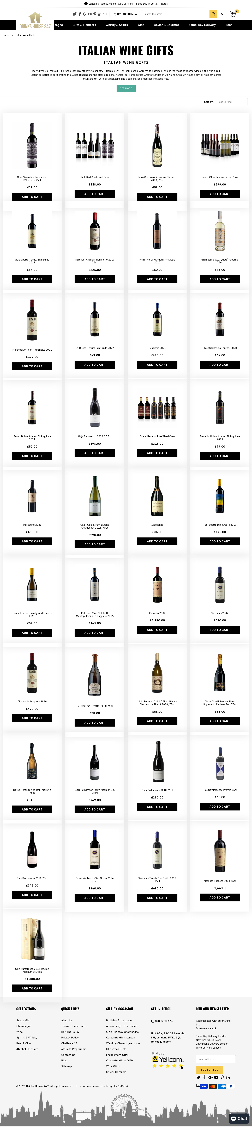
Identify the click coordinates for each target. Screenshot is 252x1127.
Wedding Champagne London (123, 1043)
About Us (67, 1020)
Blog (64, 1060)
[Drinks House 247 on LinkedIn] (99, 14)
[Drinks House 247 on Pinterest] (95, 14)
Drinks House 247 (37, 1086)
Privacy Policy (70, 1037)
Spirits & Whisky (26, 1037)
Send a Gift (23, 1020)
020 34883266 (127, 14)
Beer (228, 24)
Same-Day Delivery (202, 24)
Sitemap (66, 1066)
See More (126, 88)
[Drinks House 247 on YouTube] (90, 14)
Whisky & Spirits (117, 24)
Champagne (23, 1026)
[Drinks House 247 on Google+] (85, 14)
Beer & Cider (24, 1043)
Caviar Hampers (116, 1072)
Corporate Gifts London (120, 1037)
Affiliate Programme (73, 1049)
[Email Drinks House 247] (104, 14)
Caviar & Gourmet (166, 24)
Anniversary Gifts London (121, 1026)
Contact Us (68, 1055)
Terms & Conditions (73, 1026)
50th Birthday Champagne (122, 1032)
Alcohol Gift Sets (27, 1049)
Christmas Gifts (116, 1049)
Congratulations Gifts (119, 1060)
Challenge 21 (69, 1043)
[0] (233, 14)
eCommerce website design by (98, 1086)
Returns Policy (70, 1032)
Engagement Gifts (117, 1055)
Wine (140, 24)
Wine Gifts (113, 1066)
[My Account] (223, 12)
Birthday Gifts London (119, 1020)
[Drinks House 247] (35, 20)
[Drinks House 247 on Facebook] (80, 14)
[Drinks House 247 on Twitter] (75, 14)
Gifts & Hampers (84, 24)
